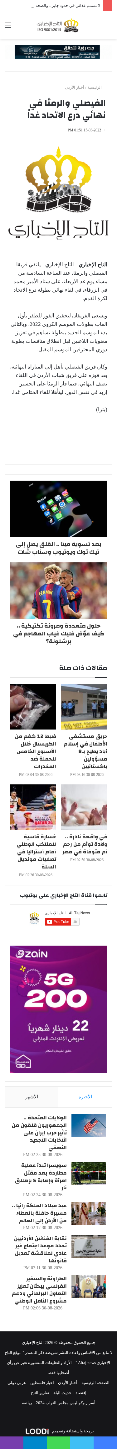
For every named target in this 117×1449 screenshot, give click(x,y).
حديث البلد (62, 1392)
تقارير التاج (40, 1392)
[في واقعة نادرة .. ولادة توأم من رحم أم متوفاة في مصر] (84, 807)
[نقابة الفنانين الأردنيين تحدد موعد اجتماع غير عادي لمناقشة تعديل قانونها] (88, 1246)
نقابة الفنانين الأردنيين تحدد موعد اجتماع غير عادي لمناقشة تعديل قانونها (40, 1250)
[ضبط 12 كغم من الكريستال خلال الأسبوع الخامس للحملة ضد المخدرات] (33, 707)
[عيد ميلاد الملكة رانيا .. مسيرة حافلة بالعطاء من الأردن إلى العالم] (88, 1213)
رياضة (27, 1402)
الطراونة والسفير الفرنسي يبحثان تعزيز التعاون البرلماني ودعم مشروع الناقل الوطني (39, 1290)
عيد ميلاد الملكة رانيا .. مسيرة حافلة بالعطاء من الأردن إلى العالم (39, 1213)
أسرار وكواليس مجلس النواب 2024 (65, 1402)
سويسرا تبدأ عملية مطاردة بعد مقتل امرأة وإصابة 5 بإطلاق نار (41, 1176)
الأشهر (31, 1096)
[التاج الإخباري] (59, 25)
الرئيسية (95, 87)
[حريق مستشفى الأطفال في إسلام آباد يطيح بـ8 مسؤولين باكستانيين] (84, 707)
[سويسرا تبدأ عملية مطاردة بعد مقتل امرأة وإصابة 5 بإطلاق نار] (88, 1173)
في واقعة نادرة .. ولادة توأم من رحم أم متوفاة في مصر (84, 844)
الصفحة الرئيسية (95, 1382)
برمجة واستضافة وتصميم (72, 1431)
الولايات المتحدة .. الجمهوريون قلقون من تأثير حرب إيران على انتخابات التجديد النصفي (39, 1132)
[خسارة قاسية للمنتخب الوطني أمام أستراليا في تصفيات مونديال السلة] (33, 807)
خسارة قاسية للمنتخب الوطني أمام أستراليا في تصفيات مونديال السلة (36, 852)
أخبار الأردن (74, 87)
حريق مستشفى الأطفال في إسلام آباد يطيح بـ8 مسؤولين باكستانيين (85, 751)
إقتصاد (81, 1392)
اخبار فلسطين (42, 1382)
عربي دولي (16, 1382)
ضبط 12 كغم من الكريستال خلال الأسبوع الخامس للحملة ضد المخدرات (35, 751)
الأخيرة (85, 1096)
